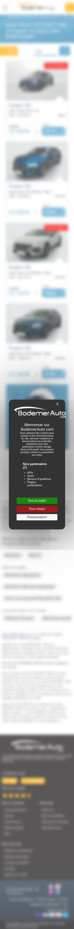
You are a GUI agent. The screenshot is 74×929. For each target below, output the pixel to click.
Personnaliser (37, 517)
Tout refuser (37, 509)
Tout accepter (37, 500)
